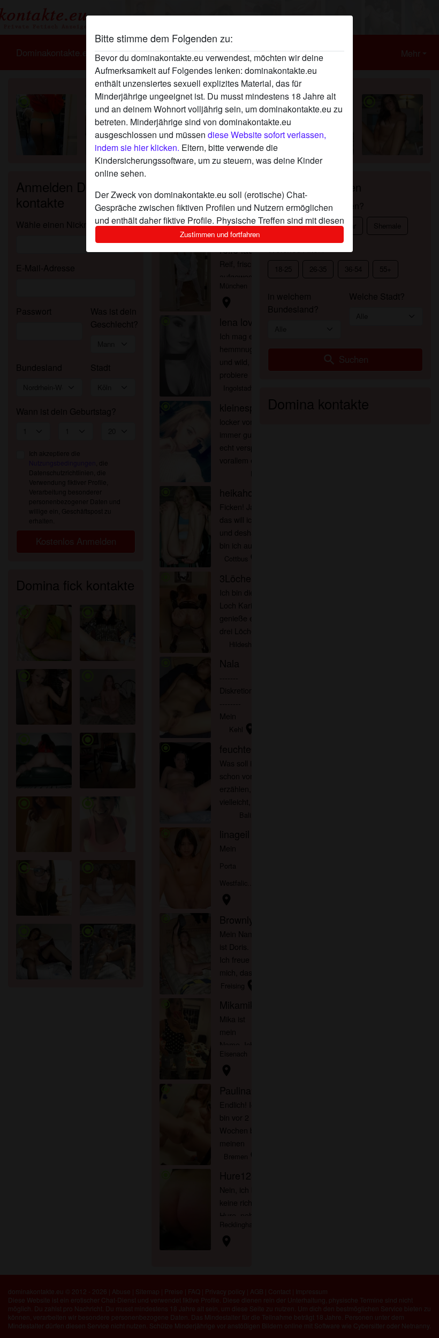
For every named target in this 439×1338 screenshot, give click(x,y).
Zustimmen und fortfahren (220, 234)
